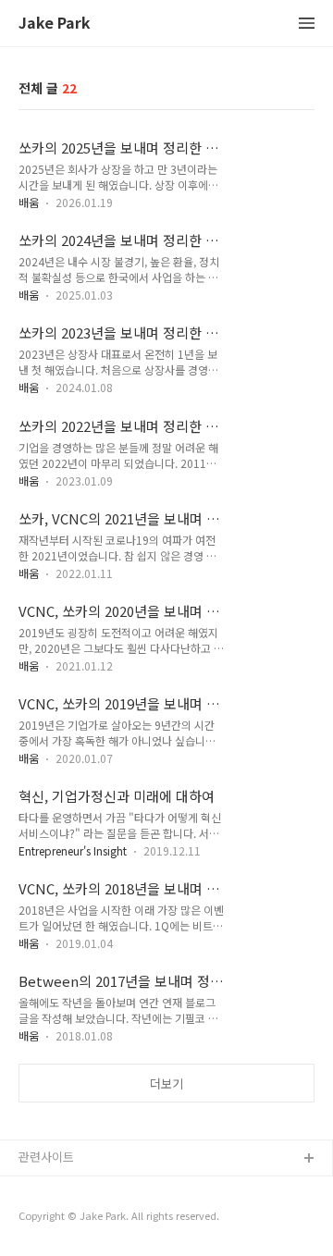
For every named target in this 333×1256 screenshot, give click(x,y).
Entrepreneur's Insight (72, 850)
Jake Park (54, 23)
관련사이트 (46, 1156)
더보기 (166, 1083)
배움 (28, 202)
